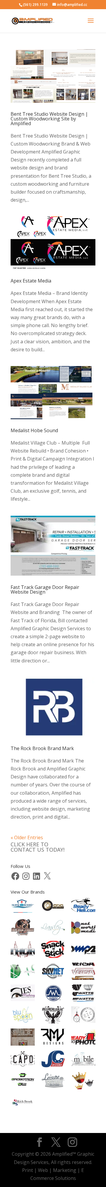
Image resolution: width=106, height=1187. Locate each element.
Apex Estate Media (31, 280)
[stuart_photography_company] (23, 1038)
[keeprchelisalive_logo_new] (53, 1016)
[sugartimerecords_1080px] (23, 928)
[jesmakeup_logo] (23, 993)
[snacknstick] (53, 950)
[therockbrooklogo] (23, 1103)
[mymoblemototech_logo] (83, 1059)
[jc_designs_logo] (53, 1060)
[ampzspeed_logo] (83, 950)
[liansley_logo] (53, 928)
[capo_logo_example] (23, 1060)
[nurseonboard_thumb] (23, 907)
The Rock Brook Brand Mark (42, 748)
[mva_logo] (23, 972)
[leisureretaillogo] (53, 1082)
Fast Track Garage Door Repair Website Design (45, 589)
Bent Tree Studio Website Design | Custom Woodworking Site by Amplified (49, 119)
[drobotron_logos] (23, 1082)
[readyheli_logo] (83, 907)
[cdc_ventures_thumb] (53, 907)
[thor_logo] (23, 950)
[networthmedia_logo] (83, 928)
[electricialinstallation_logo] (83, 1015)
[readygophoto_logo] (83, 1038)
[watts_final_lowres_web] (83, 994)
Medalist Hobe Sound (34, 430)
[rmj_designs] (53, 1038)
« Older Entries (27, 837)
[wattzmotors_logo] (53, 994)
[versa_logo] (83, 972)
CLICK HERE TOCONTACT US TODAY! (37, 847)
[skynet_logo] (53, 972)
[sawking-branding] (83, 1082)
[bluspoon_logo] (23, 1015)
